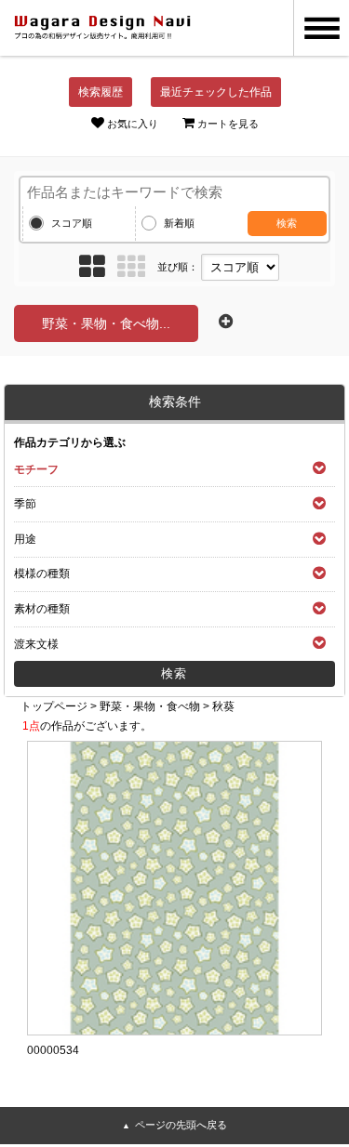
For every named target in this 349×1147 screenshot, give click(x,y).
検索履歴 (100, 92)
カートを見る (228, 123)
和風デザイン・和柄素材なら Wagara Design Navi (102, 27)
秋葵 (223, 706)
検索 (286, 223)
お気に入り (132, 123)
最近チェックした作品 (216, 92)
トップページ (53, 706)
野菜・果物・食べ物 (150, 706)
